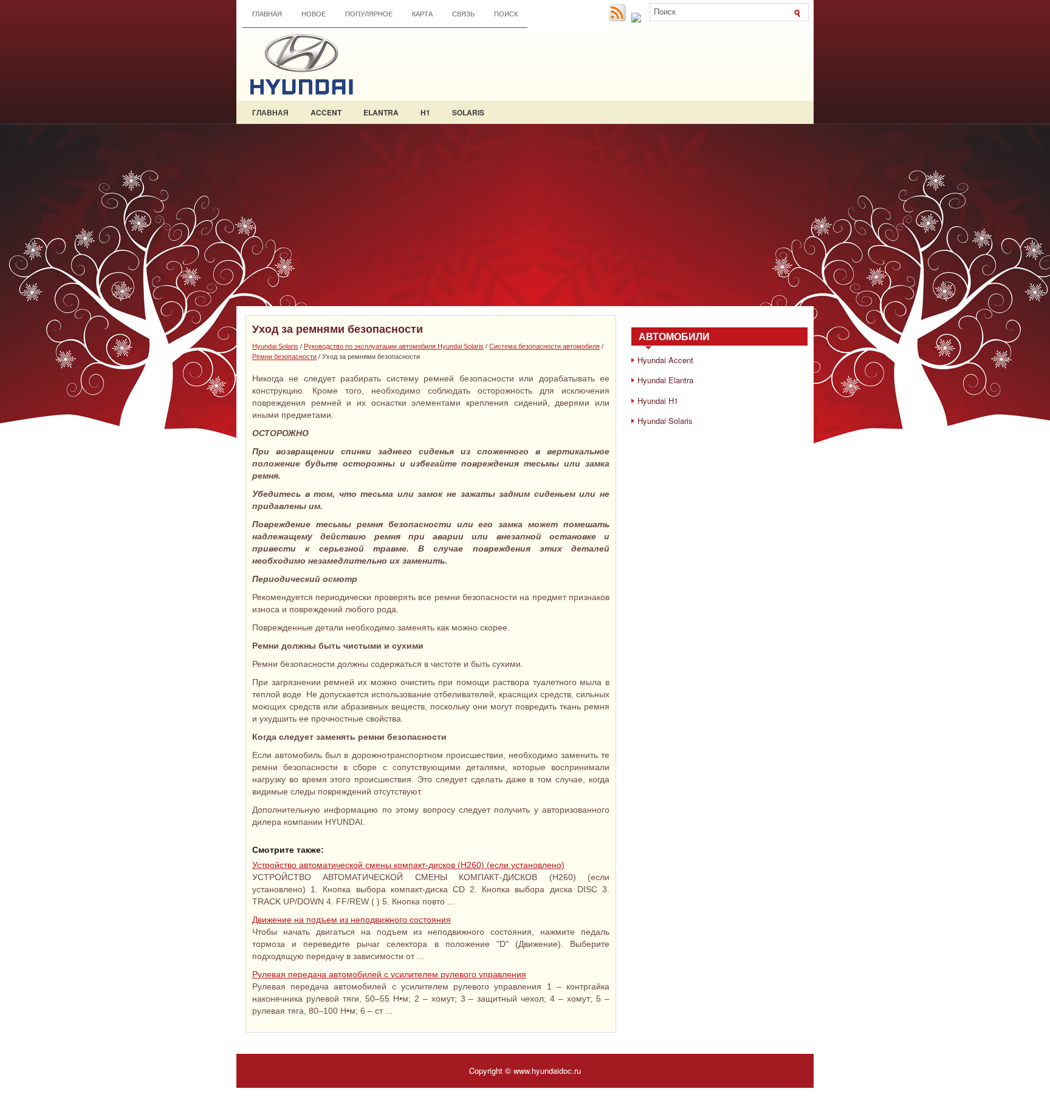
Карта (422, 14)
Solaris (468, 112)
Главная (267, 14)
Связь (463, 14)
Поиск (506, 14)
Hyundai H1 (657, 400)
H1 (425, 112)
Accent (326, 112)
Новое (313, 14)
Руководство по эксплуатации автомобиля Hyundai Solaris (394, 346)
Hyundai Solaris (275, 346)
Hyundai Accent (665, 360)
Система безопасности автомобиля (544, 346)
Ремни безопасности (284, 356)
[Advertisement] (525, 215)
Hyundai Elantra (665, 380)
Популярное (369, 14)
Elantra (381, 112)
